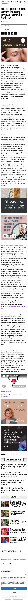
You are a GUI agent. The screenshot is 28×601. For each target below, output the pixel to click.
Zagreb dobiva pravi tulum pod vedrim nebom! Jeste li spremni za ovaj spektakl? (18, 530)
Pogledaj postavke (14, 596)
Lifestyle (5, 21)
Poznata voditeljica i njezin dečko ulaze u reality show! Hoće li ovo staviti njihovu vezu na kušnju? (18, 539)
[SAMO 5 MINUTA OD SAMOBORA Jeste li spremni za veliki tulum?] (5, 522)
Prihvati (14, 588)
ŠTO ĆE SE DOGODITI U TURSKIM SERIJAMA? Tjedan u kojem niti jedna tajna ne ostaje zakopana (18, 503)
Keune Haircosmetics (13, 454)
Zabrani (14, 592)
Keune (6, 454)
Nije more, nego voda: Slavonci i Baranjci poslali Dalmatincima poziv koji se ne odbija (13, 466)
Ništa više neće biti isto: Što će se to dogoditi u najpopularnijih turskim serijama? (12, 482)
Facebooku (17, 394)
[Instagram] (9, 563)
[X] (5, 33)
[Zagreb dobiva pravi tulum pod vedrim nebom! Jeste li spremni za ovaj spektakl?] (5, 531)
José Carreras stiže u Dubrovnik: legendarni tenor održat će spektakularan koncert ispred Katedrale (14, 474)
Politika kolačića (8, 599)
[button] (26, 575)
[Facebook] (2, 33)
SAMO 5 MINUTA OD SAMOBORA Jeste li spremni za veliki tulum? (18, 521)
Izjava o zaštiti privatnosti (18, 599)
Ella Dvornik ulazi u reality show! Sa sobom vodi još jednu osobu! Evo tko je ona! (13, 490)
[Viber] (15, 33)
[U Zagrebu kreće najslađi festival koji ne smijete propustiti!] (5, 513)
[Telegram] (12, 33)
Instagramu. (4, 396)
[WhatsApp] (9, 33)
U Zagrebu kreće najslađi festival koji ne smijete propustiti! (17, 512)
